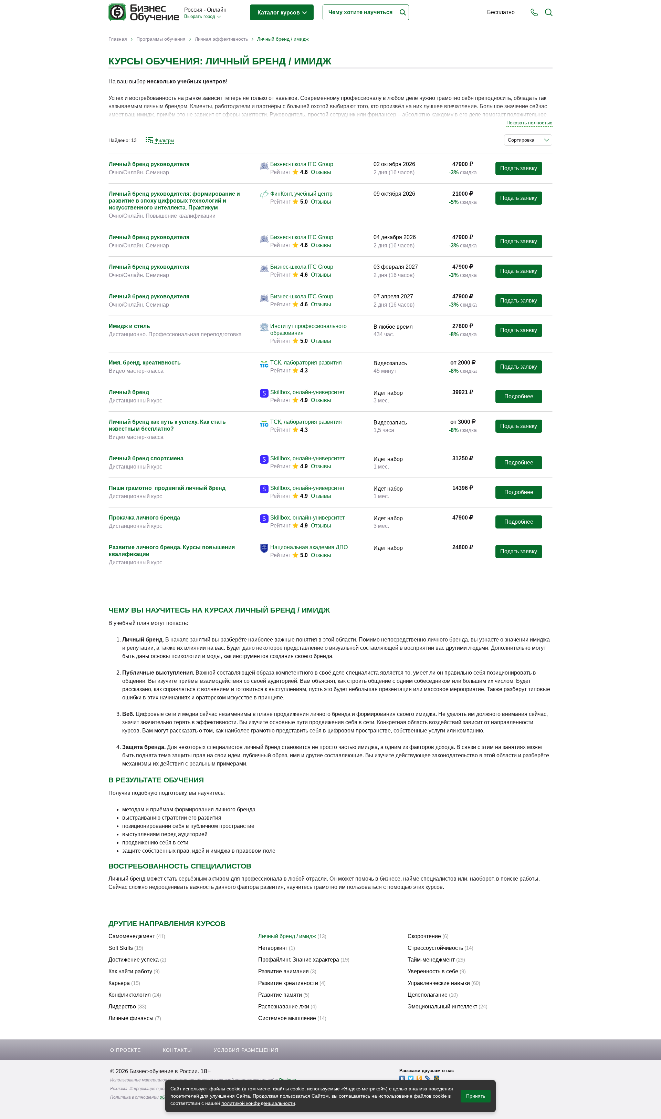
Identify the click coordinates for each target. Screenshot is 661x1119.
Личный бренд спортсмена (146, 458)
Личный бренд (129, 392)
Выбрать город (199, 16)
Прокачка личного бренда (144, 518)
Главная (117, 39)
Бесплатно (501, 12)
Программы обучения (161, 39)
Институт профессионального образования (308, 329)
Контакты (177, 1050)
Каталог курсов (279, 13)
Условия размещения (246, 1050)
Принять (475, 1096)
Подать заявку (518, 168)
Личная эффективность (221, 39)
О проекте (125, 1050)
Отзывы (321, 172)
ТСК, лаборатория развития (306, 363)
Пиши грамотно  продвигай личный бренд (167, 488)
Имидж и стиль (129, 326)
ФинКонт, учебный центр (301, 194)
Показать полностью (529, 122)
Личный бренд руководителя (149, 164)
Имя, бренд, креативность (145, 363)
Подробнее (518, 396)
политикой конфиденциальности (258, 1103)
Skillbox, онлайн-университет (307, 392)
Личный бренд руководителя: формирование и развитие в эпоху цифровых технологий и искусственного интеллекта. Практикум (174, 201)
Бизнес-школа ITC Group (301, 164)
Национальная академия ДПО (309, 547)
